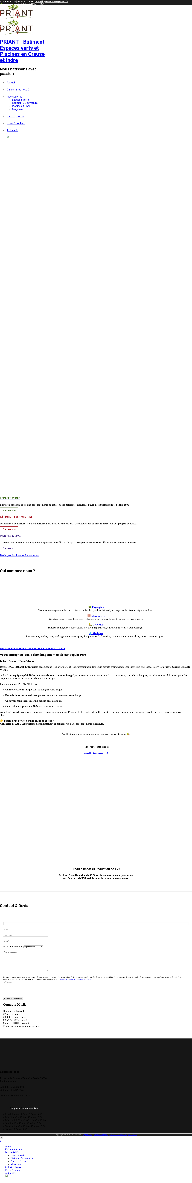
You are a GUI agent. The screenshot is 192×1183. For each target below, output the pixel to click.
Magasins (17, 109)
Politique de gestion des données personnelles (75, 979)
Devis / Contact (16, 123)
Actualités (12, 130)
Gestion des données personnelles (123, 1135)
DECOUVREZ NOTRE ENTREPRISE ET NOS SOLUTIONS (32, 648)
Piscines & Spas (21, 106)
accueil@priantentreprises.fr (51, 1)
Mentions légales (101, 1135)
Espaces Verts (20, 99)
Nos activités (14, 96)
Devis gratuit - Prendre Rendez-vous (19, 555)
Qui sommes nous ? (18, 89)
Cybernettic (87, 1135)
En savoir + (9, 510)
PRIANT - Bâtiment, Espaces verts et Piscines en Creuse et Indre (23, 51)
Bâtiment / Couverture (25, 102)
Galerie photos (15, 116)
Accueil (11, 82)
